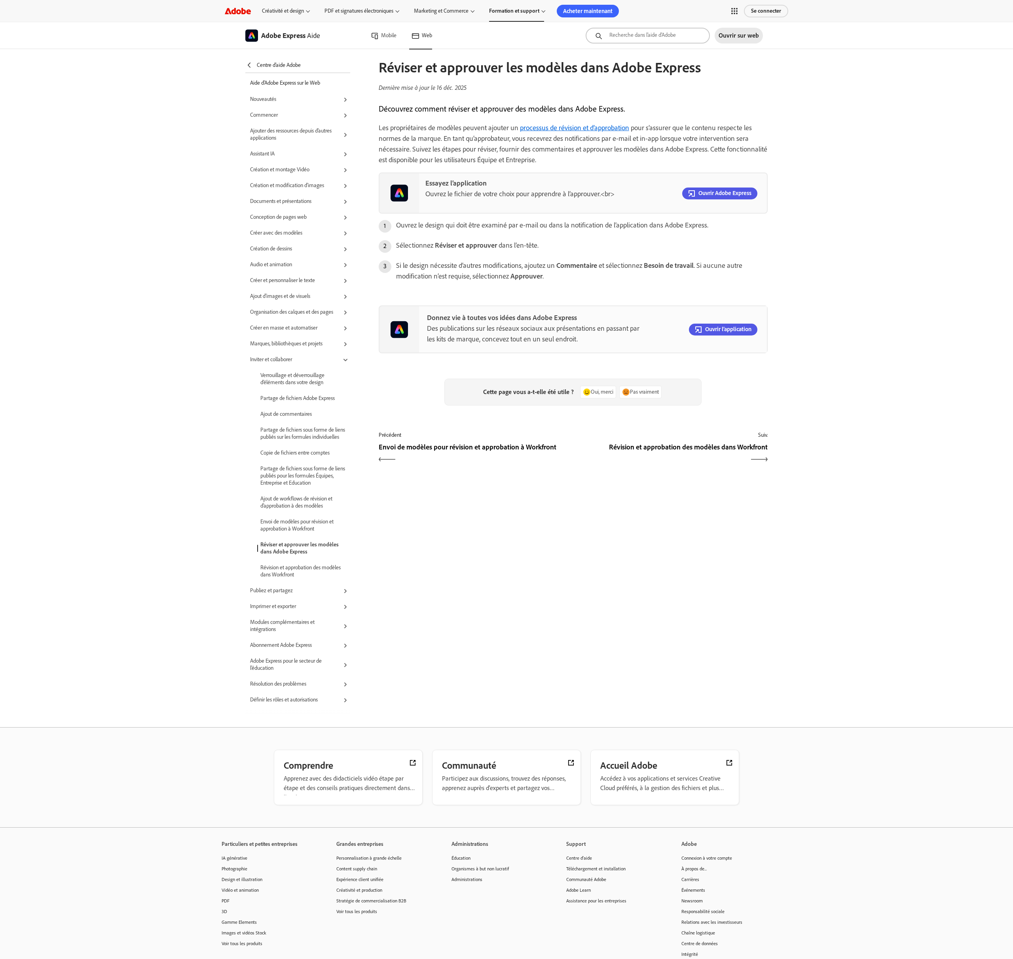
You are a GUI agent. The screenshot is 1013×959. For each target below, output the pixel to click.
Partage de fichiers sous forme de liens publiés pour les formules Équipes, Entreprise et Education (302, 475)
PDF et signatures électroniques (358, 11)
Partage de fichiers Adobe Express (297, 398)
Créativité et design (283, 11)
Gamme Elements (239, 922)
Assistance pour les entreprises (596, 901)
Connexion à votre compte (706, 858)
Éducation (460, 858)
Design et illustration (242, 879)
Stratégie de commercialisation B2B (371, 901)
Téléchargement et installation (596, 869)
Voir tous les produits (242, 943)
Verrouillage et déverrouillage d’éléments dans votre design (292, 379)
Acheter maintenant (588, 11)
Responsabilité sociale (703, 911)
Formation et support (514, 11)
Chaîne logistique (698, 933)
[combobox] (648, 36)
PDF (226, 901)
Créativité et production (359, 890)
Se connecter (766, 11)
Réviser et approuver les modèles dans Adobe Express (299, 548)
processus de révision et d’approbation (574, 127)
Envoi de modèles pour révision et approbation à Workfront (297, 525)
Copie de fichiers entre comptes (295, 452)
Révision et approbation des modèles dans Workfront (300, 571)
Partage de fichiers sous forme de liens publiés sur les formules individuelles (302, 433)
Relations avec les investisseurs (711, 922)
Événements (693, 890)
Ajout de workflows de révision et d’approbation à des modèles (296, 502)
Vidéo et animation (240, 890)
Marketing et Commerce (441, 11)
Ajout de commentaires (286, 414)
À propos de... (694, 869)
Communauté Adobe (586, 879)
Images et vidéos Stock (244, 933)
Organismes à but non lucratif (480, 869)
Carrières (690, 879)
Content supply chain (356, 869)
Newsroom (692, 901)
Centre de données (699, 943)
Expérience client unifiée (359, 879)
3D (224, 911)
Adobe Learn (578, 890)
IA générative (234, 858)
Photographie (234, 869)
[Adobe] (238, 11)
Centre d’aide (579, 858)
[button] (734, 11)
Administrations (466, 879)
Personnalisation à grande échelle (369, 858)
